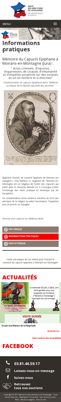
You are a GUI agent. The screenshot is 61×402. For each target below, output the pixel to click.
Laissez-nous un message (33, 371)
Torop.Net (33, 397)
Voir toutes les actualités (46, 338)
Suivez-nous (23, 378)
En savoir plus (14, 331)
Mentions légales (27, 399)
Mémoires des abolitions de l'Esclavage (35, 394)
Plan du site (41, 399)
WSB (17, 399)
